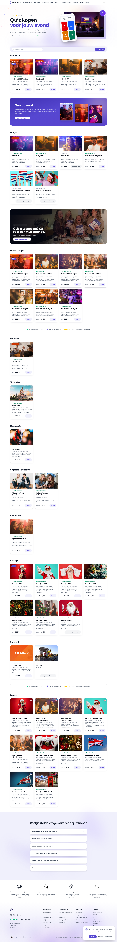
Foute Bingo (79, 912)
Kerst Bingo (79, 920)
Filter (100, 49)
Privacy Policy (13, 925)
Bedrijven (57, 2)
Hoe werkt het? (27, 2)
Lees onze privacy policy (105, 936)
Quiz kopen (37, 2)
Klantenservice (84, 2)
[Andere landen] (17, 910)
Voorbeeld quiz (66, 2)
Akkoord (93, 936)
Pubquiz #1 (62, 915)
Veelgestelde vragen (48, 925)
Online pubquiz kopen (48, 915)
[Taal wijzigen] (104, 2)
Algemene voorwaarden (15, 923)
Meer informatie (21, 118)
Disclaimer (12, 927)
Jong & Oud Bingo (81, 915)
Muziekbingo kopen (47, 2)
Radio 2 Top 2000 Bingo (82, 922)
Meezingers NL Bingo (81, 917)
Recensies (75, 2)
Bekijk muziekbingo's (21, 239)
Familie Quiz (62, 922)
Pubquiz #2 (62, 917)
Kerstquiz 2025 (63, 920)
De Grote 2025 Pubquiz (65, 912)
